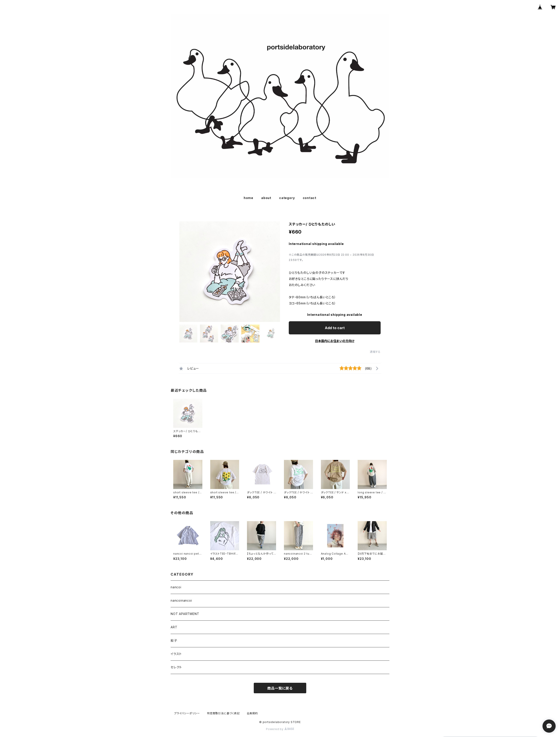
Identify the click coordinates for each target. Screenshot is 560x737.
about (266, 198)
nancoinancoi (181, 600)
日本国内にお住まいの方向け (334, 341)
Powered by (275, 729)
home (248, 198)
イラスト (176, 654)
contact (310, 198)
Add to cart (335, 328)
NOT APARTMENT (185, 614)
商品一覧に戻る (280, 688)
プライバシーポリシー (187, 713)
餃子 (174, 640)
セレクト (176, 667)
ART (174, 627)
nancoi (176, 587)
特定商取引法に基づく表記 (223, 713)
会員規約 (252, 713)
